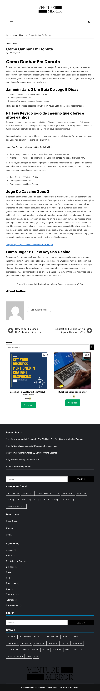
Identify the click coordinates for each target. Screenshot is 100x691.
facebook (52, 643)
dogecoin (26, 643)
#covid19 (12, 637)
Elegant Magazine (60, 687)
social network (30, 650)
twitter (78, 650)
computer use (51, 637)
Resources (24, 500)
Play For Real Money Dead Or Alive (22, 459)
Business (68, 493)
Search (9, 343)
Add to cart (28, 405)
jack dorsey (14, 650)
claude (37, 637)
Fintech (64, 643)
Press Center (12, 520)
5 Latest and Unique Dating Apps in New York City (70, 331)
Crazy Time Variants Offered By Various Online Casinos (31, 452)
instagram (77, 643)
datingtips (13, 643)
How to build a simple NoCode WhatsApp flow (28, 331)
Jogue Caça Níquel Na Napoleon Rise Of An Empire (29, 244)
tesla (67, 650)
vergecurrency (15, 656)
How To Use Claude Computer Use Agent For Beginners (31, 445)
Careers (9, 527)
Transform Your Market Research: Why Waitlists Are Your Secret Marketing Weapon (44, 438)
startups (57, 650)
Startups (51, 500)
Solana (45, 650)
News (81, 493)
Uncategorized (16, 506)
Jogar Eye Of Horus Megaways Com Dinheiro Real (29, 147)
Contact (9, 534)
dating (76, 637)
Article (27, 493)
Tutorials (67, 500)
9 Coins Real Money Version (19, 466)
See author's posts (39, 309)
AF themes (74, 687)
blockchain (25, 637)
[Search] (92, 347)
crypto (65, 637)
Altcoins (13, 493)
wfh (29, 656)
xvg (36, 656)
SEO (37, 500)
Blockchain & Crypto (47, 493)
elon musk (39, 643)
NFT (11, 500)
